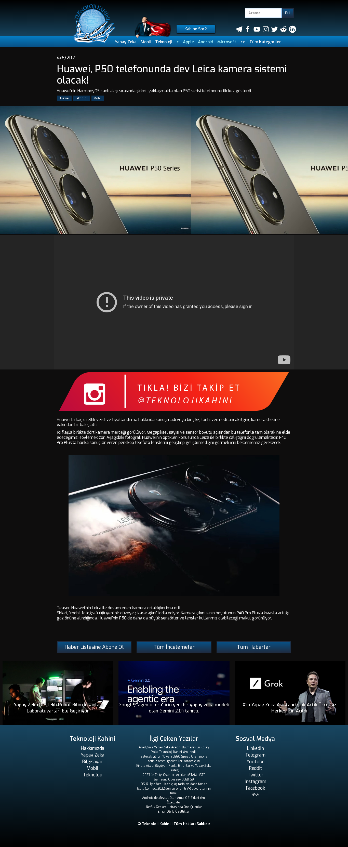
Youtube (255, 762)
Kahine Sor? (195, 29)
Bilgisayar (92, 762)
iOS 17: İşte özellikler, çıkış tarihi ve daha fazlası (174, 784)
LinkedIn (255, 748)
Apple (188, 42)
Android (205, 42)
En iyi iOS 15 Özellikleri (174, 812)
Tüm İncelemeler (174, 647)
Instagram (255, 781)
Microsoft (226, 42)
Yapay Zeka (126, 42)
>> (242, 42)
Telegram (255, 755)
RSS (255, 795)
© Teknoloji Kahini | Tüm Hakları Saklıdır (174, 824)
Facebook (255, 788)
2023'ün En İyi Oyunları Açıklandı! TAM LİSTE (174, 775)
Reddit (255, 768)
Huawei (64, 98)
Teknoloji (163, 42)
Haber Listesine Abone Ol (94, 647)
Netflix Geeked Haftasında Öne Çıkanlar (174, 807)
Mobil (146, 42)
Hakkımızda (92, 748)
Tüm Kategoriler (265, 42)
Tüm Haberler (254, 647)
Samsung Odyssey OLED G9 (174, 779)
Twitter (255, 775)
